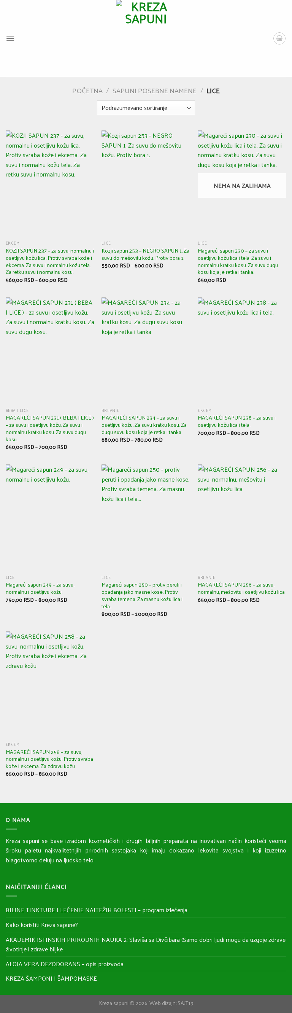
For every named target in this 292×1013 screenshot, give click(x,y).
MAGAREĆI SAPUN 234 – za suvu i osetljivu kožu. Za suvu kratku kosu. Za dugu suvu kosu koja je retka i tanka (144, 424)
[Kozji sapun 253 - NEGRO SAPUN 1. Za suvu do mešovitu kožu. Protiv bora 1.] (146, 183)
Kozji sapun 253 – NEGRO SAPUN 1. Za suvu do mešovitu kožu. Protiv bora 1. (145, 254)
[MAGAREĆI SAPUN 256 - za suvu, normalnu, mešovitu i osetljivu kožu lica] (242, 517)
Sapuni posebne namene (155, 90)
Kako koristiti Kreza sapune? (42, 924)
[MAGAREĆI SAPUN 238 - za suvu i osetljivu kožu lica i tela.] (242, 350)
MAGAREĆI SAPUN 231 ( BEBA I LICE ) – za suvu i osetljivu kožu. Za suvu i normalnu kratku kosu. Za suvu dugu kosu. (50, 428)
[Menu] (10, 38)
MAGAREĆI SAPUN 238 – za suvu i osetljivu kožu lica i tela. (237, 421)
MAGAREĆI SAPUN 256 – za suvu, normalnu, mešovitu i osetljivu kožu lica (241, 588)
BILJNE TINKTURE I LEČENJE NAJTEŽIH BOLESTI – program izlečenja (96, 909)
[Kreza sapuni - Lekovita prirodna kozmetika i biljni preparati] (146, 38)
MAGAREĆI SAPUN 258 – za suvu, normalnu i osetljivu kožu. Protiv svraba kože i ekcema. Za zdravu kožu (49, 759)
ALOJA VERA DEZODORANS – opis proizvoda (65, 963)
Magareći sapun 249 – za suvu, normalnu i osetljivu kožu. (40, 588)
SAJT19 (186, 1003)
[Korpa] (279, 38)
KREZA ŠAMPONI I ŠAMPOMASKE (51, 978)
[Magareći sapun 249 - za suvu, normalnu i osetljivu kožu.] (50, 517)
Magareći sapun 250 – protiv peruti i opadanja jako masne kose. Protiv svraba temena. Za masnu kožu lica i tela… (142, 595)
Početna (87, 90)
